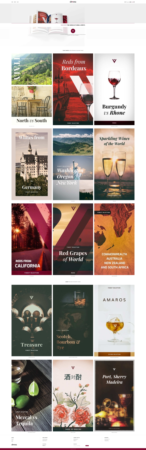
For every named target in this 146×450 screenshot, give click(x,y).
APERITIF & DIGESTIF (114, 432)
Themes (13, 439)
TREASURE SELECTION (32, 357)
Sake (12, 441)
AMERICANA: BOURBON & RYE (114, 357)
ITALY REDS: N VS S (31, 126)
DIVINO (13, 437)
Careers (75, 440)
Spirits (12, 440)
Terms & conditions (107, 439)
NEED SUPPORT (45, 437)
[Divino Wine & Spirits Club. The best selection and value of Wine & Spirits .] (73, 2)
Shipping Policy (107, 440)
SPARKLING (114, 201)
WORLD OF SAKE (73, 432)
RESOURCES (106, 437)
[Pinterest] (43, 445)
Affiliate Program (76, 439)
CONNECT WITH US (77, 437)
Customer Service (45, 439)
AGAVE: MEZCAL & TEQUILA (31, 432)
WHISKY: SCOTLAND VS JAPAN (73, 357)
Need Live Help (44, 440)
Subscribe (87, 445)
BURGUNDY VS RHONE (114, 126)
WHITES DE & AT (31, 201)
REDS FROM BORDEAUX (73, 126)
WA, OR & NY (73, 201)
